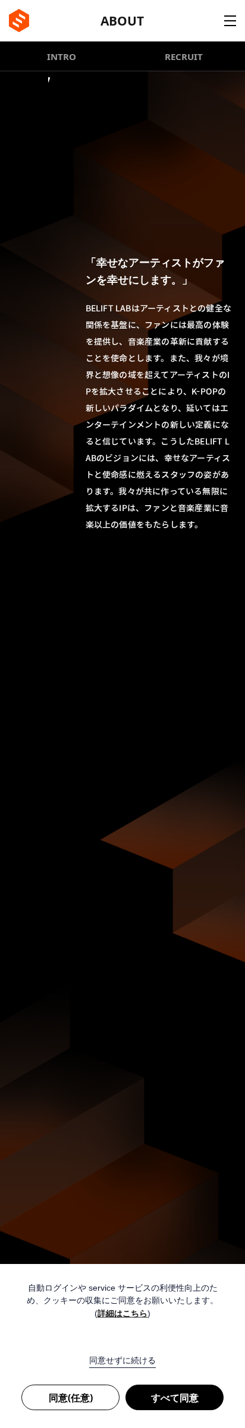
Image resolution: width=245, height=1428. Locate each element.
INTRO (61, 56)
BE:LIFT (19, 20)
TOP (218, 1254)
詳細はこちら (122, 1313)
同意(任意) (71, 1397)
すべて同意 (175, 1397)
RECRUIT (184, 56)
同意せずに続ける (122, 1360)
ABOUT (122, 20)
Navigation (230, 20)
